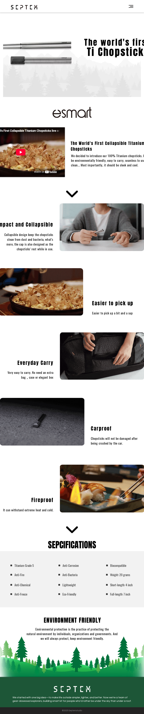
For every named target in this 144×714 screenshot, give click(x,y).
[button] (131, 6)
